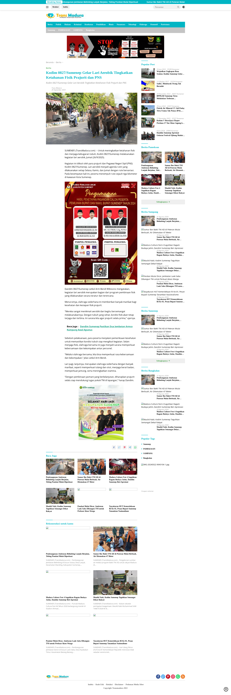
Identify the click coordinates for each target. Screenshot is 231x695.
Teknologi (132, 25)
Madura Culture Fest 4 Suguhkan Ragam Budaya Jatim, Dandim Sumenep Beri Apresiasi (123, 479)
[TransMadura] (66, 15)
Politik (58, 25)
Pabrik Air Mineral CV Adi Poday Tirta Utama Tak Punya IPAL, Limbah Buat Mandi (170, 109)
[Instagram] (173, 676)
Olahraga (143, 25)
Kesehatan (89, 25)
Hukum (67, 25)
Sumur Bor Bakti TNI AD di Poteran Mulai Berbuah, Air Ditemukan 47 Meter (147, 2)
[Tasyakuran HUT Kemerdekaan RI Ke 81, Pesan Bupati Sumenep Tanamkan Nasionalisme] (123, 496)
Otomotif (154, 25)
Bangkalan (90, 30)
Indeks (65, 7)
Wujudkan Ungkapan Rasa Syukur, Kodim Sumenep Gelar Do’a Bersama (169, 72)
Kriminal (77, 25)
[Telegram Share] (130, 447)
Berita (50, 25)
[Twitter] (163, 676)
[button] (178, 7)
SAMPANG (78, 30)
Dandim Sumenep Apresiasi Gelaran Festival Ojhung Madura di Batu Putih (170, 134)
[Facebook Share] (114, 447)
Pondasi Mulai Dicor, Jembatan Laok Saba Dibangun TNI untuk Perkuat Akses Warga (91, 508)
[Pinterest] (168, 676)
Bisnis (111, 25)
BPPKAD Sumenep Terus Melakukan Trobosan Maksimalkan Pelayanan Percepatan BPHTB (167, 97)
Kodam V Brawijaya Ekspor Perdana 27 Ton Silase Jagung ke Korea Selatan (170, 122)
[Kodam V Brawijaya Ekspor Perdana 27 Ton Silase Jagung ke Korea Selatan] (148, 123)
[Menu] (48, 7)
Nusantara (121, 25)
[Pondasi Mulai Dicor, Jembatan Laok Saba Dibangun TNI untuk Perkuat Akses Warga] (92, 496)
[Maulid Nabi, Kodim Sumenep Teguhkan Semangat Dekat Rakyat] (60, 496)
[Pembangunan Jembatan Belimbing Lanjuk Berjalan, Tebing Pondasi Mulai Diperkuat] (60, 467)
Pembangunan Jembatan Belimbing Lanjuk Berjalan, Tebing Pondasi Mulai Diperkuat (64, 2)
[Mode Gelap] (183, 7)
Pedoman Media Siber (135, 685)
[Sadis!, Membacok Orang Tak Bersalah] (148, 86)
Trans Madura (57, 88)
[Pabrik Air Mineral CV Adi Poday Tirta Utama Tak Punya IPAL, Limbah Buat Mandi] (148, 110)
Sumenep (51, 30)
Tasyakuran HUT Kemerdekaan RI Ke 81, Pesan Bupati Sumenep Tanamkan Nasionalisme (122, 508)
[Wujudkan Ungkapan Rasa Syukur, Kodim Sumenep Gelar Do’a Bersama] (148, 73)
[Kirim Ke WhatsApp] (135, 447)
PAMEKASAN (64, 30)
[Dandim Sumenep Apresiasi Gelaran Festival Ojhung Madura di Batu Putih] (148, 135)
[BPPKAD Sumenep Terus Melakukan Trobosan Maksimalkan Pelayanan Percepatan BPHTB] (148, 98)
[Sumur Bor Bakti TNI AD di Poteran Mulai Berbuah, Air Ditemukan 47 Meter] (92, 467)
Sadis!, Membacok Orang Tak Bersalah (169, 85)
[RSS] (183, 676)
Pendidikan (101, 25)
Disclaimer (119, 685)
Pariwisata (165, 25)
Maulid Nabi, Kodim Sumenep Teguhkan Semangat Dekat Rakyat (58, 508)
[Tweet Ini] (119, 447)
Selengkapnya (162, 202)
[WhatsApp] (178, 676)
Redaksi (56, 7)
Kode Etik (100, 685)
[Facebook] (158, 676)
